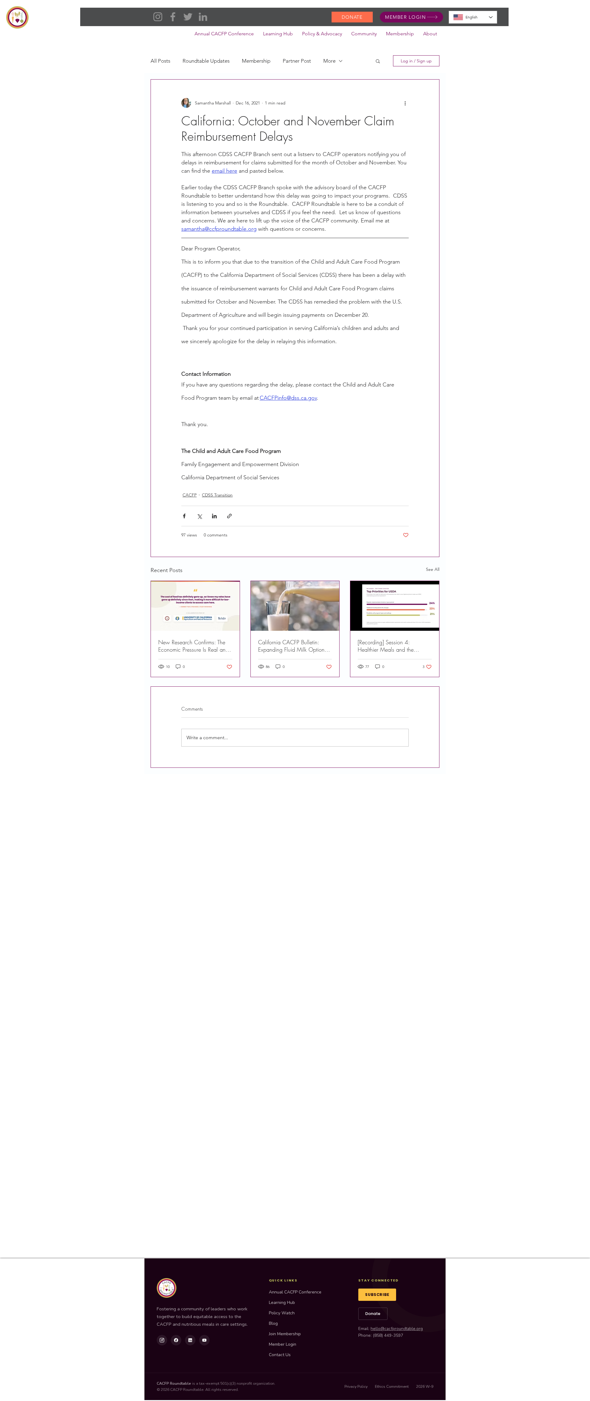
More (329, 61)
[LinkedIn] (203, 17)
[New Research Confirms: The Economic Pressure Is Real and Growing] (195, 606)
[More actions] (405, 103)
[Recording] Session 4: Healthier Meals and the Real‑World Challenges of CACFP (388, 645)
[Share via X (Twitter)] (199, 516)
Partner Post (297, 61)
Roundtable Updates (206, 61)
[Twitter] (188, 17)
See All (432, 569)
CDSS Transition (217, 495)
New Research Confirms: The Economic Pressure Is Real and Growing (193, 645)
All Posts (160, 61)
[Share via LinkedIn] (214, 516)
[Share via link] (229, 516)
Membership (256, 61)
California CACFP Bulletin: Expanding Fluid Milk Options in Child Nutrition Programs (292, 645)
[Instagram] (158, 17)
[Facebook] (173, 17)
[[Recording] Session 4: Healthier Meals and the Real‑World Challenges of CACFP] (394, 606)
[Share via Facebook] (184, 516)
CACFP (190, 495)
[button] (322, 35)
